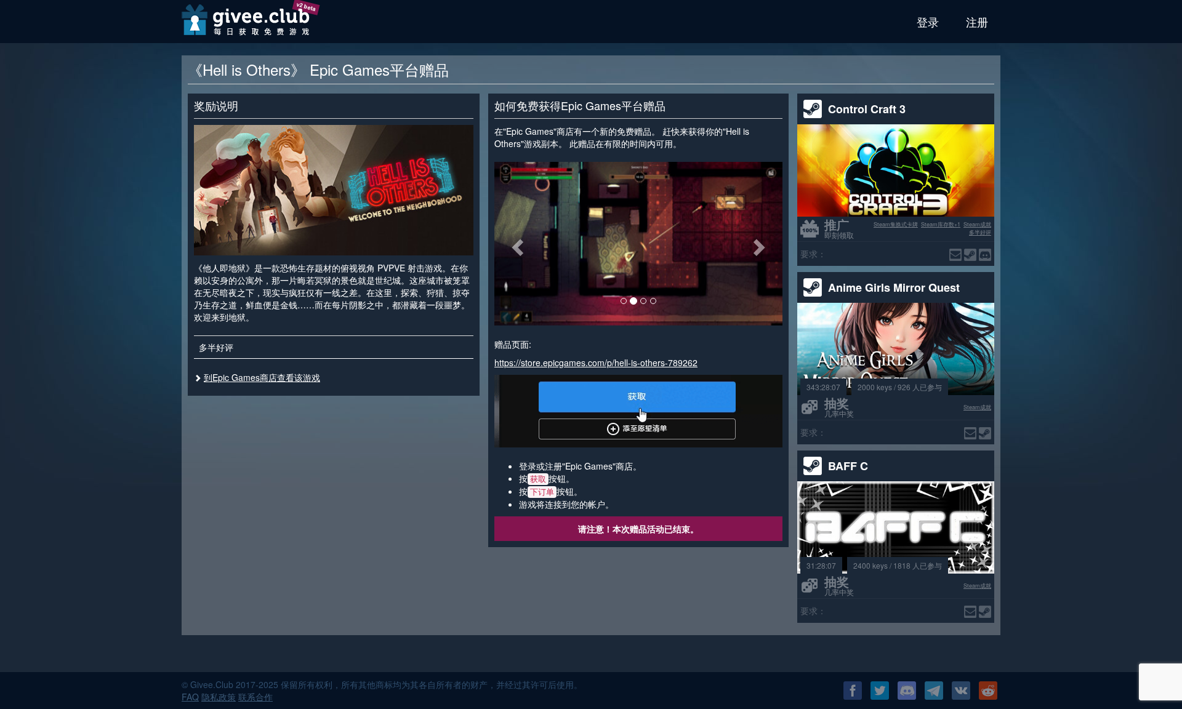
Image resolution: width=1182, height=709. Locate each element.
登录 (928, 22)
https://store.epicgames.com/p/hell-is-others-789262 (596, 362)
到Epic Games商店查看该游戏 (262, 377)
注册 (977, 22)
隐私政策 (218, 697)
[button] (515, 243)
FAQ (190, 697)
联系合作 (255, 697)
